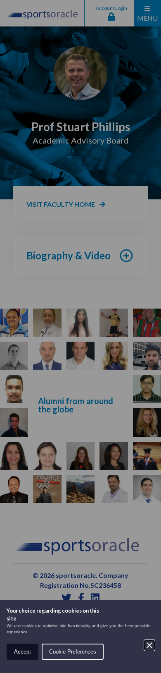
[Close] (149, 645)
